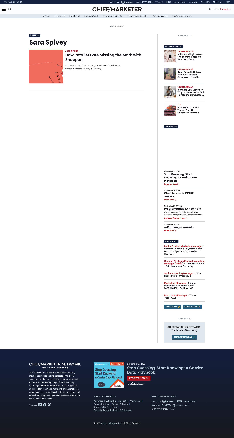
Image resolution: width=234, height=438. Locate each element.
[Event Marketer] (180, 2)
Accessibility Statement (105, 407)
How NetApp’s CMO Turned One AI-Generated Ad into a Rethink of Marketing (188, 111)
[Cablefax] (228, 2)
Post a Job (171, 306)
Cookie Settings (101, 404)
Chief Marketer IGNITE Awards (179, 194)
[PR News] (168, 2)
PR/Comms (59, 16)
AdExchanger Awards (179, 227)
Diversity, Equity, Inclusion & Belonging (113, 410)
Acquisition (71, 51)
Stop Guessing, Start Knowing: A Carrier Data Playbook (180, 177)
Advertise (213, 9)
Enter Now (169, 199)
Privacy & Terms (120, 404)
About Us (123, 401)
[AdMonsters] (218, 2)
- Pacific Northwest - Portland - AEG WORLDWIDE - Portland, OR (180, 286)
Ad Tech (46, 16)
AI (178, 105)
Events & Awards (160, 16)
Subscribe (225, 9)
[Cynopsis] (193, 2)
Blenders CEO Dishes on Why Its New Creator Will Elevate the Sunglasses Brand (190, 93)
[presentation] (46, 66)
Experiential (74, 16)
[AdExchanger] (127, 2)
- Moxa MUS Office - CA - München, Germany (184, 264)
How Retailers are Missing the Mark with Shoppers (103, 57)
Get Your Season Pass (174, 218)
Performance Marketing (137, 16)
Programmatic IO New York (182, 209)
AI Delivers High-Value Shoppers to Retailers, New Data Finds (189, 57)
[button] (4, 9)
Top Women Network (182, 16)
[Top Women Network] (149, 2)
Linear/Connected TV (112, 16)
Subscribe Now (183, 337)
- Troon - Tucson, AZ (181, 296)
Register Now (170, 184)
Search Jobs (191, 306)
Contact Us (136, 401)
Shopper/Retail (91, 16)
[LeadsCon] (205, 2)
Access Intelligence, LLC (111, 423)
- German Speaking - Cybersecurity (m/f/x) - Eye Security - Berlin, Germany (184, 250)
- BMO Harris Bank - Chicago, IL (182, 274)
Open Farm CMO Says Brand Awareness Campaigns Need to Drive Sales (189, 75)
